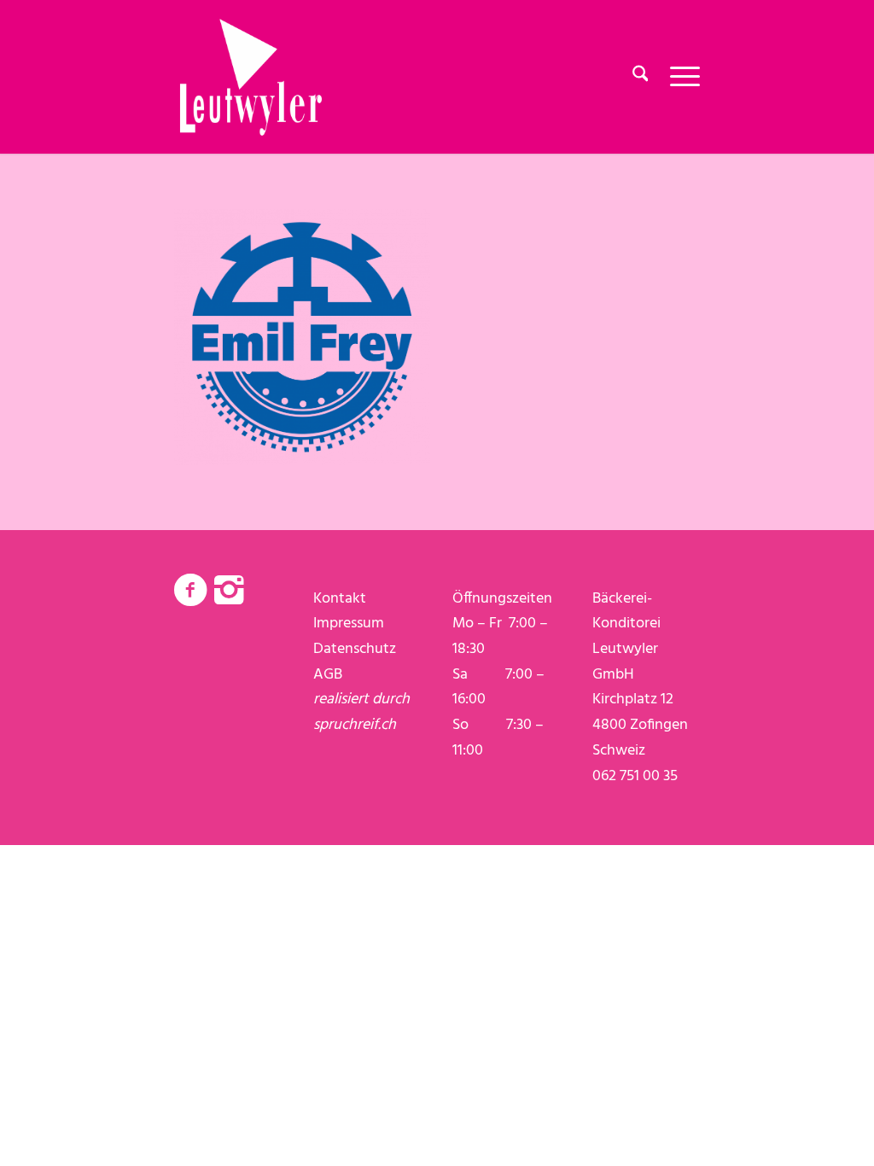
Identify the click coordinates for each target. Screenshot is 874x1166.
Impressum (348, 623)
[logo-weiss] (251, 77)
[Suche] (640, 77)
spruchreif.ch (354, 725)
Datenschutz (354, 649)
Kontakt (339, 598)
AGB (327, 674)
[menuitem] (640, 77)
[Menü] (679, 77)
